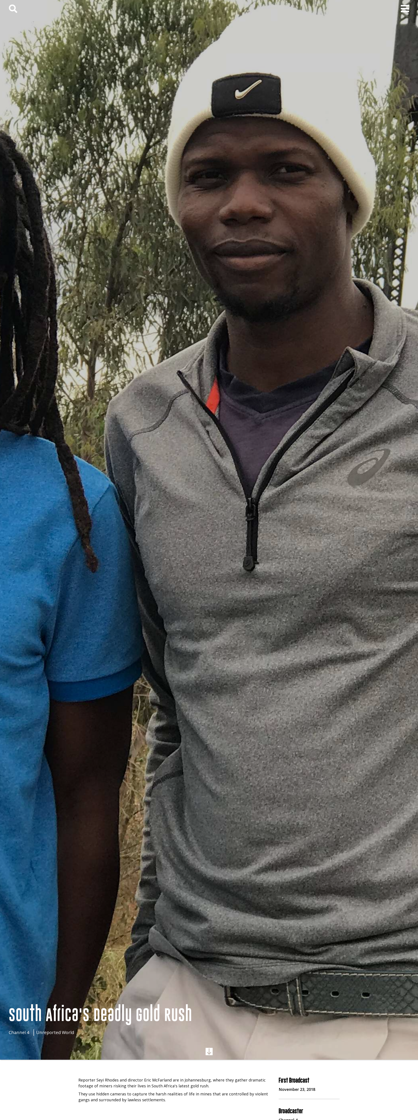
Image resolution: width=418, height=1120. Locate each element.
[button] (405, 8)
